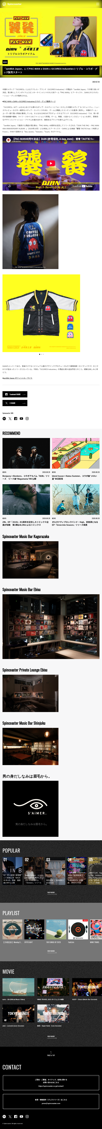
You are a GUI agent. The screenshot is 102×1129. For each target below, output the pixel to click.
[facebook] (16, 420)
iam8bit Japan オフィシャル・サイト (17, 378)
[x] (10, 420)
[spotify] (4, 420)
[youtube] (21, 420)
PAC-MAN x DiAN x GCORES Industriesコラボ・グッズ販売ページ (29, 101)
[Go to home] (12, 3)
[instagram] (27, 420)
